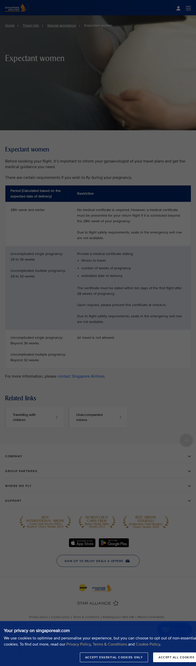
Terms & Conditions (110, 644)
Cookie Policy (148, 644)
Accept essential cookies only (114, 657)
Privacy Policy (78, 644)
